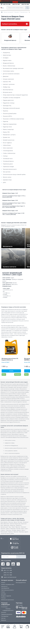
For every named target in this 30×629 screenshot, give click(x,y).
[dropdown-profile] (14, 626)
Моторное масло (7, 92)
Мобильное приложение (7, 599)
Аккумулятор (6, 52)
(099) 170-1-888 (8, 572)
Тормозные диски (8, 164)
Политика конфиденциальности (8, 609)
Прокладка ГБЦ (7, 105)
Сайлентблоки (7, 145)
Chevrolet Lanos (24, 12)
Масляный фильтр (8, 89)
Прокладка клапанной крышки (11, 108)
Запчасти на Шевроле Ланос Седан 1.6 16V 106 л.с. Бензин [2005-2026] (13, 214)
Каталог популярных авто (7, 584)
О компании (4, 606)
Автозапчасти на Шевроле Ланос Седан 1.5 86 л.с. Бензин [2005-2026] (13, 206)
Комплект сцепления (8, 84)
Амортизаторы (7, 55)
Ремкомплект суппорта (9, 134)
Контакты (3, 612)
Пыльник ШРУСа (7, 116)
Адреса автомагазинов (10, 577)
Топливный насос (8, 158)
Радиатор (5, 121)
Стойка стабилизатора (9, 153)
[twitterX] (18, 564)
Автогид (3, 618)
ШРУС (4, 182)
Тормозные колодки (8, 166)
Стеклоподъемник (8, 150)
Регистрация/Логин (21, 582)
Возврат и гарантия (6, 596)
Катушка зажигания (8, 79)
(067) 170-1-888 (8, 570)
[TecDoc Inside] (21, 607)
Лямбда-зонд (6, 87)
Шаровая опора (7, 180)
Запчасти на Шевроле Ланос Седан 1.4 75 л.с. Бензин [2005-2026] (14, 196)
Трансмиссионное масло (9, 169)
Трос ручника (6, 172)
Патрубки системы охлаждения (11, 97)
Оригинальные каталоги (7, 590)
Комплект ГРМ (7, 81)
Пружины (5, 111)
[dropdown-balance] (27, 626)
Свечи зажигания (8, 148)
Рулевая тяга (6, 137)
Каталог (3, 582)
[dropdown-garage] (8, 626)
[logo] (4, 7)
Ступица (5, 156)
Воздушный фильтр (8, 63)
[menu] (3, 626)
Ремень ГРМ (6, 132)
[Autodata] (21, 616)
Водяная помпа (7, 60)
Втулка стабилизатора (9, 66)
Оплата (3, 592)
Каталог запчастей (8, 12)
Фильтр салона (7, 177)
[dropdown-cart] (21, 626)
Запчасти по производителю (5, 587)
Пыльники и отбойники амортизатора (13, 119)
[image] (11, 347)
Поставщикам (4, 616)
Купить (11, 371)
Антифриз (5, 58)
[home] (1, 12)
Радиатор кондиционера (9, 124)
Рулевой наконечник (8, 140)
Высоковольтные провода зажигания (13, 68)
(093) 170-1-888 (8, 575)
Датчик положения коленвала (11, 73)
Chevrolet (16, 12)
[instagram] (8, 564)
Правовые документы (6, 614)
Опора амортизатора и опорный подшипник (15, 95)
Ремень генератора (8, 129)
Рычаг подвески (7, 142)
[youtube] (13, 564)
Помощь (3, 598)
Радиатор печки (7, 127)
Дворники (5, 76)
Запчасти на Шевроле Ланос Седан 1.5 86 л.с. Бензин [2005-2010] (14, 203)
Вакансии (3, 620)
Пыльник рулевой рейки (9, 113)
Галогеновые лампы (8, 71)
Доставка (3, 594)
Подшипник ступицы (8, 103)
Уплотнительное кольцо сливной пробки (14, 174)
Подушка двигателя (8, 100)
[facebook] (2, 564)
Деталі (15, 2)
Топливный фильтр (8, 161)
